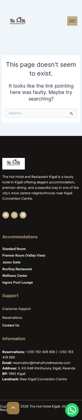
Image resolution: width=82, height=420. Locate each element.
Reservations (12, 318)
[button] (72, 410)
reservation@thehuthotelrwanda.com (41, 363)
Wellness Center (14, 276)
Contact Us (10, 325)
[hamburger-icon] (72, 21)
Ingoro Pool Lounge (17, 282)
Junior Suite (11, 262)
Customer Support (16, 309)
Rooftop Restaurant (17, 269)
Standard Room (14, 249)
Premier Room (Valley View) (23, 255)
